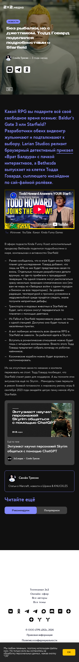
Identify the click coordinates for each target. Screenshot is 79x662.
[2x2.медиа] (35, 611)
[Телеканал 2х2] (27, 611)
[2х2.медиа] (31, 619)
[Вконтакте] (10, 611)
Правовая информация (40, 635)
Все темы (39, 602)
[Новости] (48, 619)
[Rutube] (60, 611)
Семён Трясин (20, 58)
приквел (65, 150)
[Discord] (52, 611)
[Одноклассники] (19, 611)
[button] (72, 7)
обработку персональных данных (22, 653)
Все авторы (39, 598)
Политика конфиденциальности (39, 640)
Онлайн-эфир (39, 594)
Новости (13, 21)
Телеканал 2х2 (39, 589)
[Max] (43, 611)
